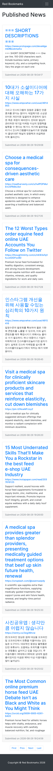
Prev (22, 748)
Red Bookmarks (12, 4)
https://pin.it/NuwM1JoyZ (19, 409)
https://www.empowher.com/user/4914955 (26, 104)
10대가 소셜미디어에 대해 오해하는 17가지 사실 (26, 92)
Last (39, 748)
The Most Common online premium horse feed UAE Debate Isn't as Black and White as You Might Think (25, 695)
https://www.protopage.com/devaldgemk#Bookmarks (26, 47)
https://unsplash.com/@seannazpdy (25, 580)
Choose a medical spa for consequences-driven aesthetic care (24, 168)
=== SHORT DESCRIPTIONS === (22, 36)
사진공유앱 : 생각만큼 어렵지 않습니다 (25, 625)
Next (30, 748)
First (14, 748)
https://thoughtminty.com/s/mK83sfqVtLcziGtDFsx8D (26, 256)
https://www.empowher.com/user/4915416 (26, 322)
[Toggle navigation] (47, 4)
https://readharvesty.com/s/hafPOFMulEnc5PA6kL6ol (26, 185)
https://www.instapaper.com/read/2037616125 (26, 480)
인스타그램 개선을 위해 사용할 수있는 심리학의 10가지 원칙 (24, 307)
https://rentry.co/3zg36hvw (20, 632)
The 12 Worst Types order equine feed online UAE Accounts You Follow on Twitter (26, 239)
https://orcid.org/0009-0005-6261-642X (24, 714)
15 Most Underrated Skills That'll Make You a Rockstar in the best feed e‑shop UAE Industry (26, 461)
